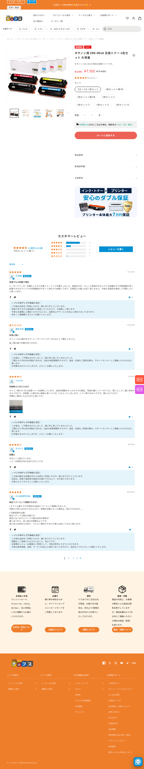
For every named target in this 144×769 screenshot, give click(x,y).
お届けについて (55, 629)
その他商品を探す (81, 675)
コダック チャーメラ (62, 29)
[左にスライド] (8, 112)
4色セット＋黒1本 (114, 89)
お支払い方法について (22, 628)
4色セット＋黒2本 (86, 97)
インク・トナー (16, 2)
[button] (62, 15)
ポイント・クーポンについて (120, 689)
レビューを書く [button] (116, 249)
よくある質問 (113, 695)
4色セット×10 (122, 104)
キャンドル (79, 712)
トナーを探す (46, 675)
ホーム (10, 39)
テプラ (82, 29)
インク (24, 29)
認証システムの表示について (120, 752)
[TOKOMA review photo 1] (16, 406)
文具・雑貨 (14, 7)
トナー (40, 29)
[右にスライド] (68, 112)
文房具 (78, 695)
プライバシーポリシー (117, 741)
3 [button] (73, 558)
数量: (77, 115)
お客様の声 (113, 723)
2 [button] (68, 558)
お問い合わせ (113, 712)
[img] (15, 272)
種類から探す (13, 689)
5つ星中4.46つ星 (35, 248)
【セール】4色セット (88, 89)
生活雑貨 (78, 706)
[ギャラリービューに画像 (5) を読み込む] (60, 113)
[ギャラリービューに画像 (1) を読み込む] (14, 113)
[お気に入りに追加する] (134, 55)
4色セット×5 (102, 104)
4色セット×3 (83, 104)
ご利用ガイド (113, 683)
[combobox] (121, 29)
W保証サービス (114, 700)
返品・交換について (122, 629)
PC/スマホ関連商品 (83, 700)
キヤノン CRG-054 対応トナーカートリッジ (36, 39)
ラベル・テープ (81, 683)
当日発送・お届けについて (119, 706)
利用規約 (112, 746)
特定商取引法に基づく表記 (119, 735)
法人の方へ (113, 718)
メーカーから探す (15, 683)
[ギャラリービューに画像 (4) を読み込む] (48, 113)
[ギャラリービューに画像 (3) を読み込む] (37, 113)
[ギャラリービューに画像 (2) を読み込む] (26, 113)
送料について (89, 629)
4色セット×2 (108, 97)
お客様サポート (114, 675)
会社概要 (112, 729)
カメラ (78, 689)
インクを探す (13, 675)
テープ (32, 2)
